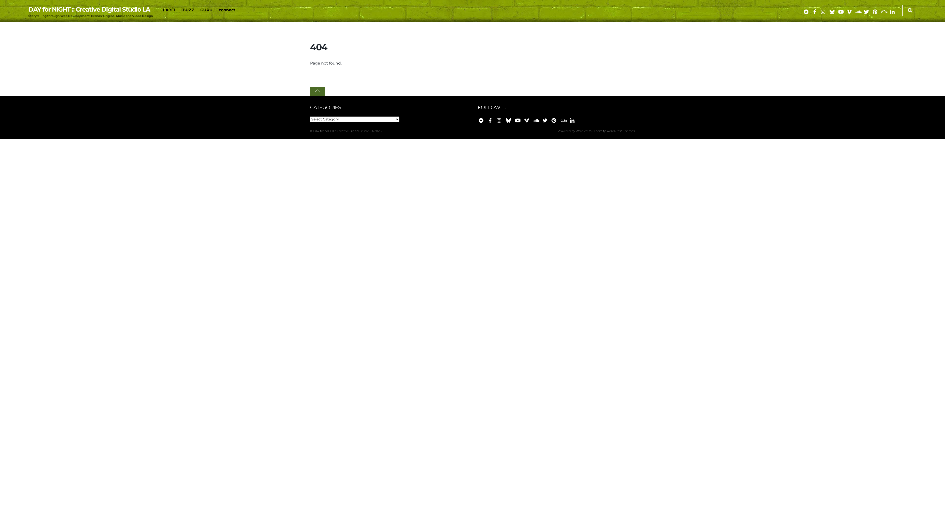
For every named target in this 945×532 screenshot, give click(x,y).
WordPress (584, 131)
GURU (206, 10)
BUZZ (188, 10)
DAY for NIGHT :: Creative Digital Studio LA (343, 131)
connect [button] (227, 10)
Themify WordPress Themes (614, 131)
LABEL (169, 10)
